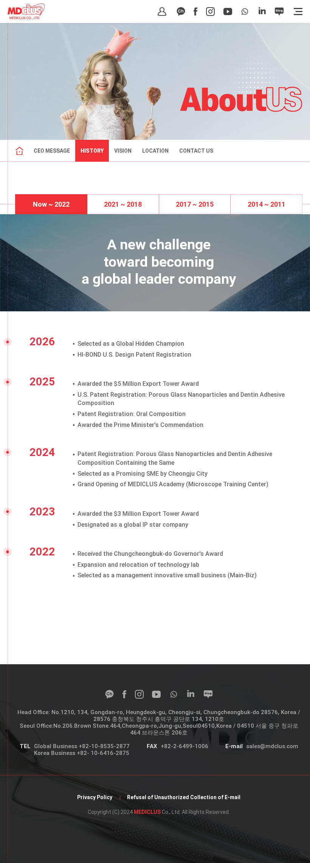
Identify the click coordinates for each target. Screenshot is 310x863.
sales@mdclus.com (272, 746)
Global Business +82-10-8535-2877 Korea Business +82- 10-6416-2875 (82, 749)
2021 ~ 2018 (123, 204)
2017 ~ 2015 (195, 204)
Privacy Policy (94, 797)
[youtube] (227, 11)
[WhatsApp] (244, 11)
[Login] (162, 11)
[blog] (279, 11)
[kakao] (181, 11)
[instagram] (210, 11)
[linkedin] (262, 11)
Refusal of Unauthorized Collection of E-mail (183, 797)
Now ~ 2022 (51, 204)
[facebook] (195, 11)
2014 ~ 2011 (266, 204)
